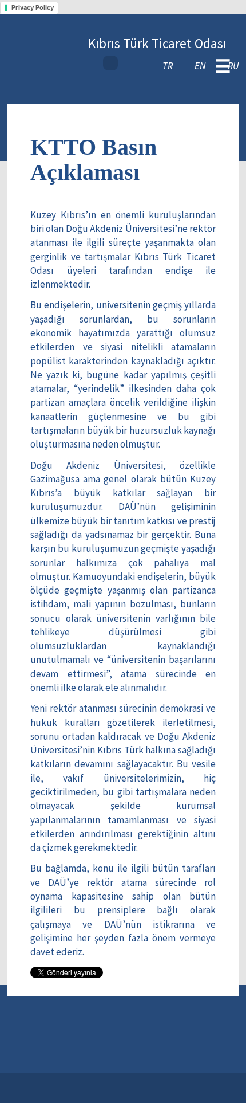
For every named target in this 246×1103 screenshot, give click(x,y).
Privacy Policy (32, 7)
